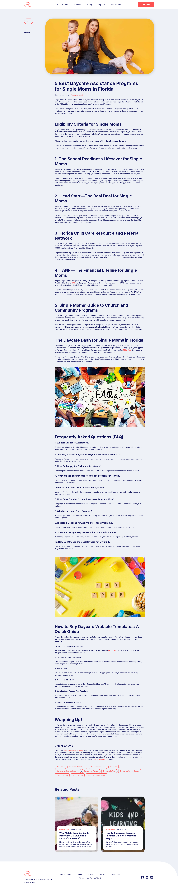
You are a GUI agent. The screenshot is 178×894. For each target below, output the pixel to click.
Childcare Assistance (77, 767)
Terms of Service (96, 878)
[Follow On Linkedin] (151, 877)
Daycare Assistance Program (68, 771)
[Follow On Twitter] (147, 877)
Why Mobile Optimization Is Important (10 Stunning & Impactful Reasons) (74, 836)
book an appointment (101, 759)
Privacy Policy (84, 878)
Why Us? (101, 5)
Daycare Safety (109, 771)
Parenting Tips (62, 775)
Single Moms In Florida (96, 775)
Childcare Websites (97, 767)
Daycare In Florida (91, 771)
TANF (74, 283)
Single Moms (78, 775)
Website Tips (116, 5)
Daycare (113, 767)
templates (112, 650)
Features (77, 5)
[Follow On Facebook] (142, 877)
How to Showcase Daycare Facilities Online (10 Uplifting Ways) (121, 836)
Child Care (127, 350)
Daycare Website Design (73, 750)
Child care (60, 767)
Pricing (89, 5)
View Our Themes (61, 5)
